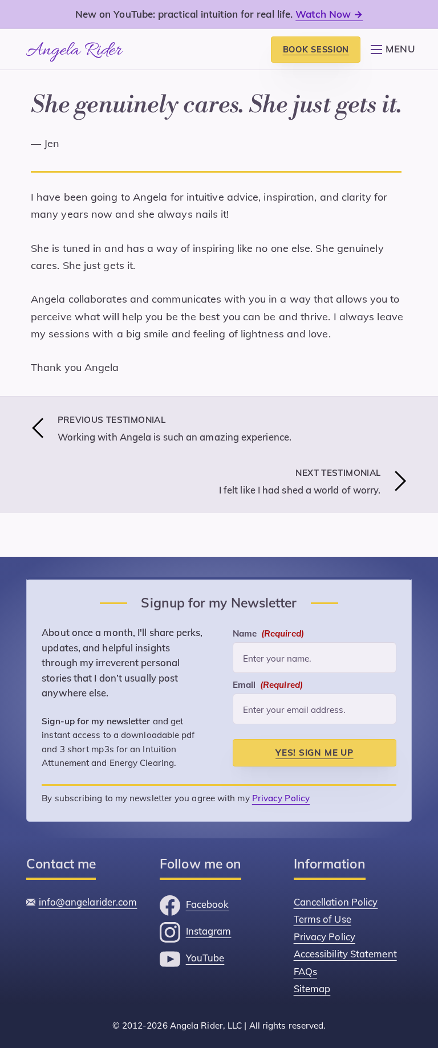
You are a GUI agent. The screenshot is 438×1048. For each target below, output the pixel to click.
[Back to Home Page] (74, 49)
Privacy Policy (281, 805)
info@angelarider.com (88, 908)
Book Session (316, 49)
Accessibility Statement (345, 958)
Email (268, 692)
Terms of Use (322, 925)
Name (268, 642)
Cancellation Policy (336, 908)
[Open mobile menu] (376, 40)
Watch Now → (329, 14)
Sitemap (312, 990)
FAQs (305, 974)
